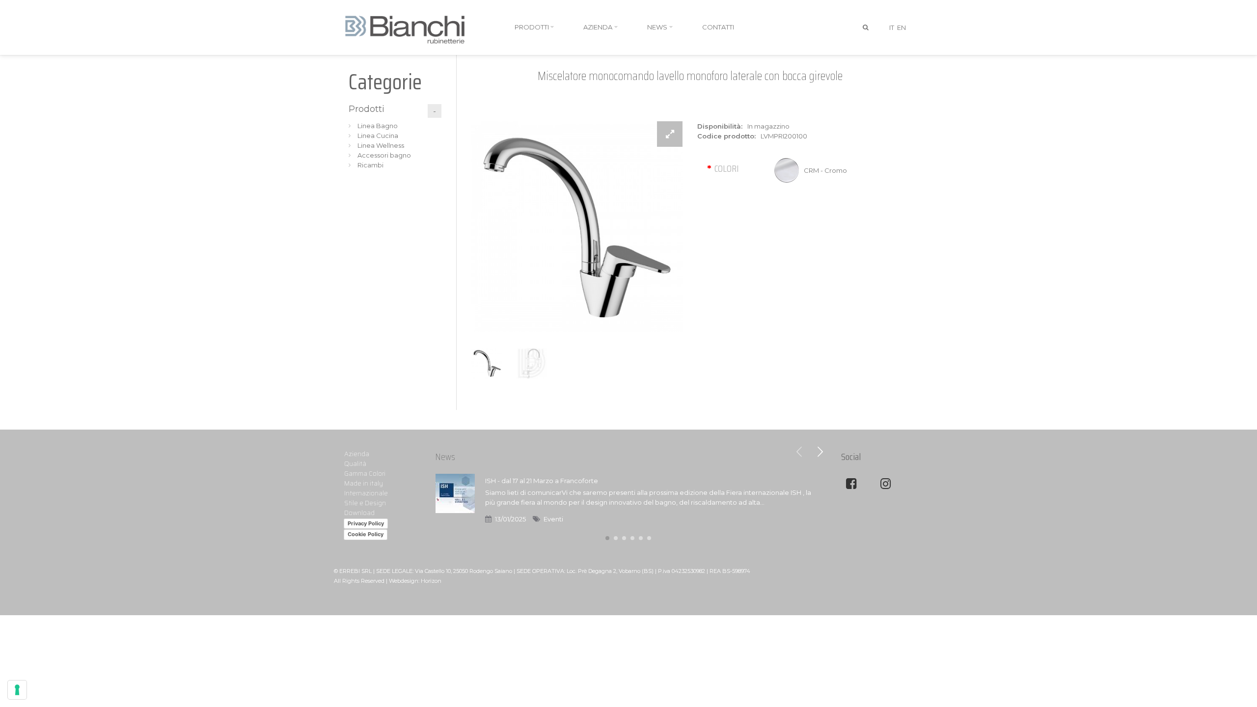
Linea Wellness (380, 145)
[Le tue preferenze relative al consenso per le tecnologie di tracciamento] (17, 689)
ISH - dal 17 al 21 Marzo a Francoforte (541, 481)
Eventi (553, 519)
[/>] (455, 500)
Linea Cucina (377, 135)
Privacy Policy (366, 523)
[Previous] (799, 451)
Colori (726, 168)
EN (901, 27)
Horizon (431, 580)
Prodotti (366, 109)
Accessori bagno (384, 155)
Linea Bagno (377, 126)
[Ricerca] (866, 27)
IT (891, 27)
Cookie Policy (365, 534)
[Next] (820, 451)
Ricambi (370, 165)
